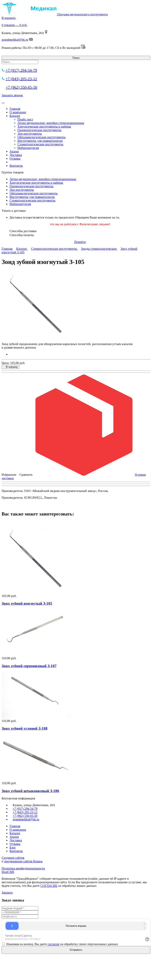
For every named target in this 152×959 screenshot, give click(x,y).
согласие (53, 944)
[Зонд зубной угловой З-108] (36, 717)
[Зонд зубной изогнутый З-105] (36, 592)
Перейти (80, 242)
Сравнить (25, 474)
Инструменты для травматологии (40, 140)
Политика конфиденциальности (23, 868)
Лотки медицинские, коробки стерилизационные (50, 123)
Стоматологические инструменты (40, 144)
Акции (14, 151)
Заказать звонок (12, 95)
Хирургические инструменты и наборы (44, 126)
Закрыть (7, 892)
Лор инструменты (29, 133)
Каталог (15, 115)
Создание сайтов (13, 857)
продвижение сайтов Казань (23, 861)
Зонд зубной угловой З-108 (25, 728)
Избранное (9, 474)
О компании (18, 112)
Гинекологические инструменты (39, 130)
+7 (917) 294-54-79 (21, 70)
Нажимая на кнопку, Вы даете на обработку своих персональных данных (62, 944)
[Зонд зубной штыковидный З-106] (36, 779)
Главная (15, 108)
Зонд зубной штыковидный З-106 (30, 791)
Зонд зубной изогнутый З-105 (27, 603)
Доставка (16, 155)
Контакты (16, 165)
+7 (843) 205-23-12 (21, 79)
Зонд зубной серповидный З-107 (29, 666)
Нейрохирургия (28, 147)
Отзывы (15, 158)
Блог (13, 847)
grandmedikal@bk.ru (15, 39)
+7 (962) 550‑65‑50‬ (21, 87)
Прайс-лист (25, 119)
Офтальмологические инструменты (41, 137)
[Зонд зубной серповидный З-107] (36, 654)
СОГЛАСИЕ (48, 885)
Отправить (76, 949)
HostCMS (8, 872)
